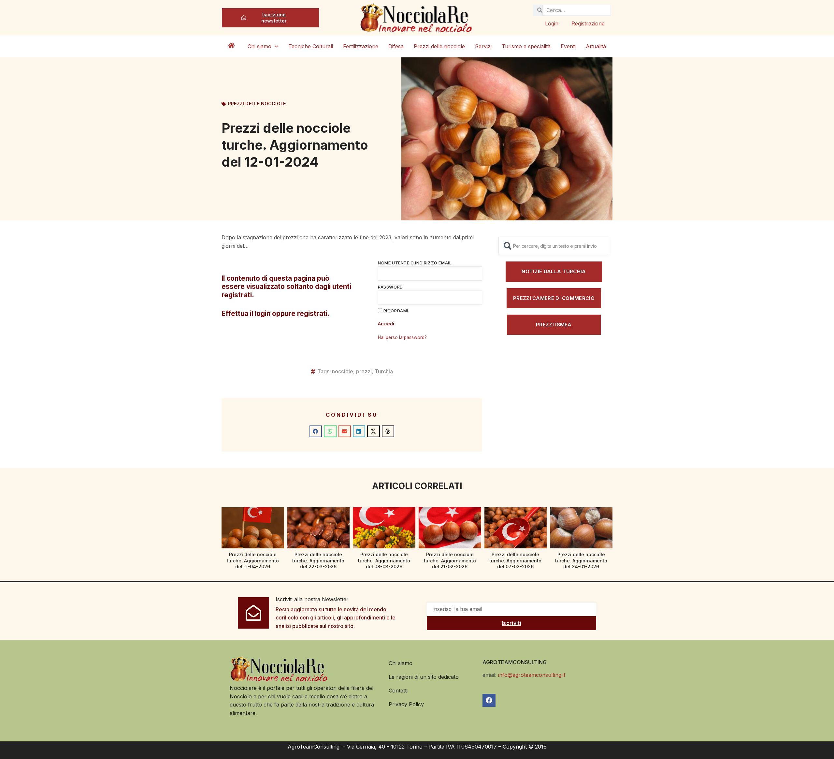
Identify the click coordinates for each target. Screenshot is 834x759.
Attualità (596, 46)
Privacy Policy (406, 704)
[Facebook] (489, 700)
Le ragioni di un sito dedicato (424, 677)
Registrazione (588, 23)
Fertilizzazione (360, 46)
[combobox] (553, 246)
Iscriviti (511, 623)
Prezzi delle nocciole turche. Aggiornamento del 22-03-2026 (318, 560)
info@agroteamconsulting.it (531, 675)
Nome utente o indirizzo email (415, 262)
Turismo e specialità (526, 46)
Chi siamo (259, 46)
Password (390, 287)
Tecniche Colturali (310, 46)
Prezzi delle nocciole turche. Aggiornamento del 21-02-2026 (450, 560)
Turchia (384, 371)
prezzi (364, 371)
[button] (315, 431)
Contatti (398, 690)
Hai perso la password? (402, 337)
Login (551, 23)
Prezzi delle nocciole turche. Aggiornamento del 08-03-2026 (384, 560)
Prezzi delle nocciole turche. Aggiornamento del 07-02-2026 (515, 560)
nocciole (342, 371)
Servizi (483, 46)
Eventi (568, 46)
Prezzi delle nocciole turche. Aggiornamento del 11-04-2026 (253, 560)
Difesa (396, 46)
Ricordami (395, 310)
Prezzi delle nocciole (439, 46)
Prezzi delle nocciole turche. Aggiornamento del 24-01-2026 (581, 560)
